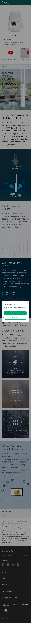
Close (27, 302)
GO (15, 313)
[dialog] (15, 311)
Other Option (15, 318)
